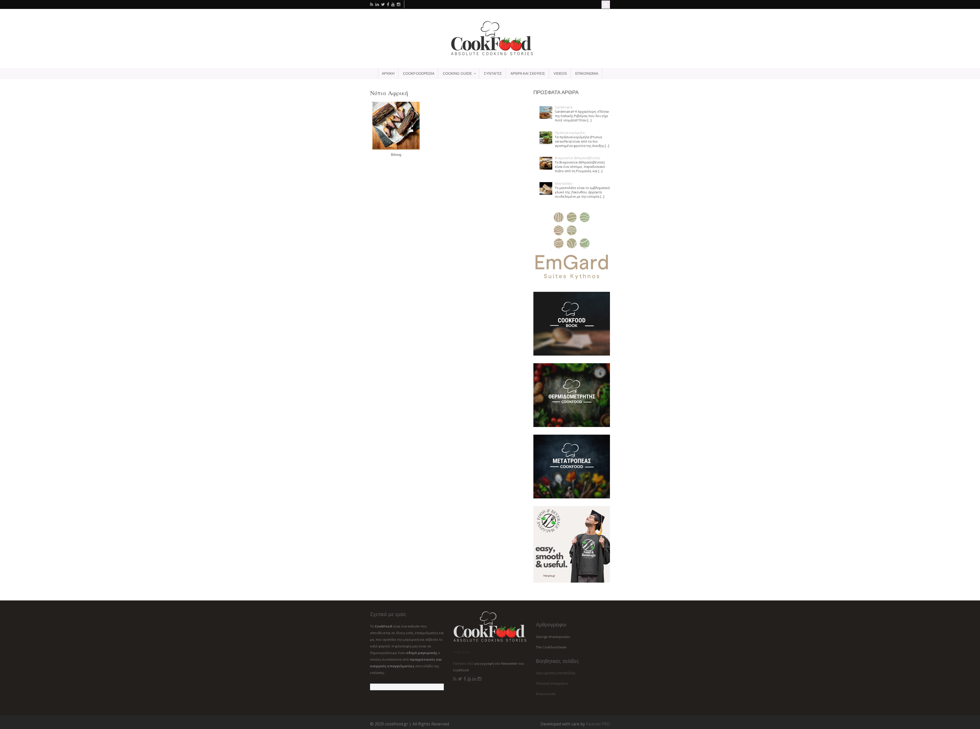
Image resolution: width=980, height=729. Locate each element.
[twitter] (383, 4)
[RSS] (455, 679)
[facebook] (388, 4)
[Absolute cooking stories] (490, 55)
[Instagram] (479, 679)
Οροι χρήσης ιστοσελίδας (555, 673)
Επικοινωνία (545, 694)
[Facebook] (464, 679)
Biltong (396, 155)
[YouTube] (469, 679)
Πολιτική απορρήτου (552, 683)
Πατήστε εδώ (463, 663)
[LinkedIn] (474, 679)
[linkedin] (377, 4)
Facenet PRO (598, 724)
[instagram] (398, 4)
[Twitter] (460, 679)
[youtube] (393, 4)
